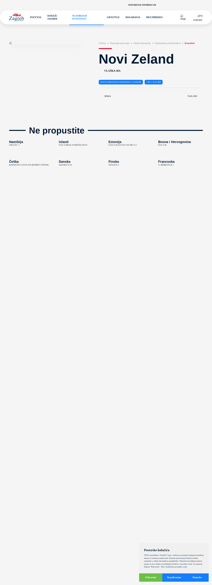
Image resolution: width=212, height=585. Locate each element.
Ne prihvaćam (174, 577)
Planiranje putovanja (79, 17)
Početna (35, 17)
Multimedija (154, 17)
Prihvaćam (150, 577)
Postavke (197, 577)
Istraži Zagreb (52, 17)
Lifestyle (113, 17)
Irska (108, 96)
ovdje (185, 567)
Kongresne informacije (142, 5)
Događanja (133, 17)
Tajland (192, 96)
